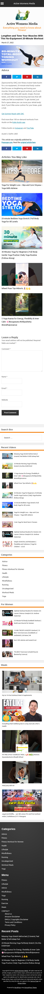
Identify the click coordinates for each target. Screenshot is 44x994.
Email (4, 388)
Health (4, 573)
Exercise (5, 903)
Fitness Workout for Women (13, 569)
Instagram (19, 128)
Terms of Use (34, 981)
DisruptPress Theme (31, 987)
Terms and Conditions (13, 922)
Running (5, 585)
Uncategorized (7, 588)
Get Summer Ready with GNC (13, 114)
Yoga (4, 596)
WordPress (17, 987)
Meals (4, 907)
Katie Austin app (18, 122)
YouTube (30, 128)
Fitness (5, 565)
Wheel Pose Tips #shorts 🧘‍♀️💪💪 (16, 288)
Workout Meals (8, 592)
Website (5, 400)
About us (8, 914)
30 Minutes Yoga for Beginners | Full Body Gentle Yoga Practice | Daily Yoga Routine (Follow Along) (19, 255)
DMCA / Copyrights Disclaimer (16, 919)
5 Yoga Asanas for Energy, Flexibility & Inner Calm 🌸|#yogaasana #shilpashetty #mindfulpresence (20, 321)
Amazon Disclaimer (12, 917)
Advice (5, 70)
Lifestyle (5, 577)
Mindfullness (7, 581)
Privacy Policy (10, 925)
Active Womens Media (24, 3)
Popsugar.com (7, 142)
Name (4, 377)
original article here (28, 142)
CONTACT (6, 911)
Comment (6, 349)
